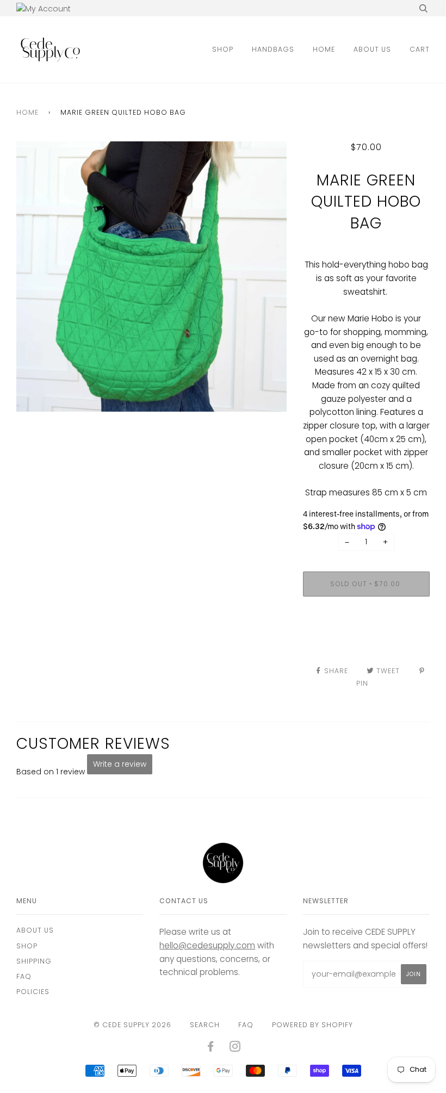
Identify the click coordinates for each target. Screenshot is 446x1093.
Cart (420, 49)
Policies (32, 991)
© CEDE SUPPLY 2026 (132, 1024)
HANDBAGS (273, 49)
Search (205, 1024)
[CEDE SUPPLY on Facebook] (210, 1048)
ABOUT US (372, 49)
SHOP (27, 946)
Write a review (119, 764)
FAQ (24, 976)
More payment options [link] (366, 642)
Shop (222, 49)
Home (324, 49)
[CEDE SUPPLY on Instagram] (235, 1048)
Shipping (34, 961)
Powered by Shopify (312, 1024)
